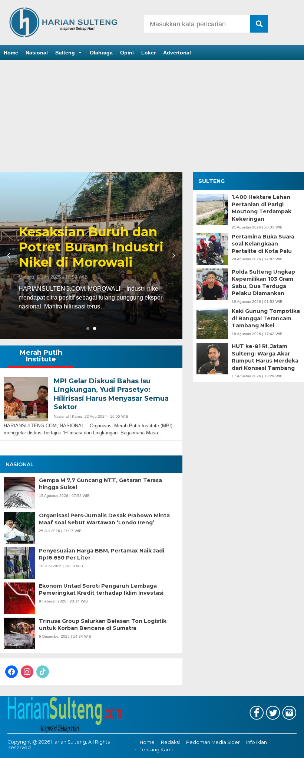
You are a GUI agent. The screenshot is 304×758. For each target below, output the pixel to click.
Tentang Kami (156, 749)
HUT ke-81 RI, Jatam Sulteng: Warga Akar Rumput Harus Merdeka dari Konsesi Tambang (265, 357)
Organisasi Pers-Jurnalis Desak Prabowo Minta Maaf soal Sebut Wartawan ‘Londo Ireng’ (104, 519)
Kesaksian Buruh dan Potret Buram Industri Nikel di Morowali (91, 247)
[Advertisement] (152, 116)
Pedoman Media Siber (213, 742)
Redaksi (170, 742)
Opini (127, 53)
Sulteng (65, 53)
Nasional (37, 53)
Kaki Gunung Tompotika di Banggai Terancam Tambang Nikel (266, 318)
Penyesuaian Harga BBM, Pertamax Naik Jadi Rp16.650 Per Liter (101, 554)
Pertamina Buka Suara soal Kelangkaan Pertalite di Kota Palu (263, 243)
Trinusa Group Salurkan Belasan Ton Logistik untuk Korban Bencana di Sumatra (102, 625)
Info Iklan (256, 742)
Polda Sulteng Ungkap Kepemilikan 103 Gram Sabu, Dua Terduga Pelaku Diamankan (263, 282)
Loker (148, 53)
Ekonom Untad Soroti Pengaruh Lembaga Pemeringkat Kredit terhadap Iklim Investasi (101, 589)
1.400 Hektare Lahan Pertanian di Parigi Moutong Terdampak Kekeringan (261, 208)
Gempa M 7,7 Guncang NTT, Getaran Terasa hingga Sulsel (100, 484)
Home (11, 53)
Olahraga (101, 53)
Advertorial (177, 53)
